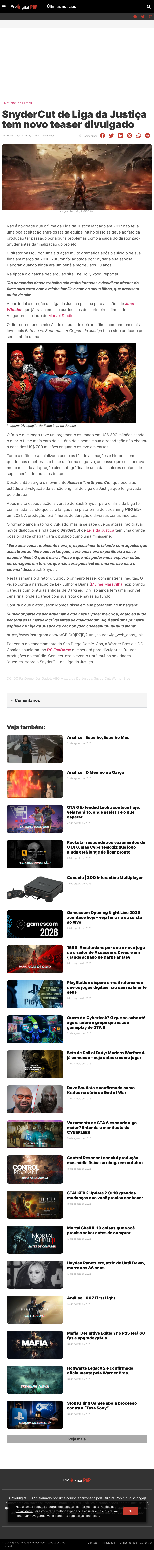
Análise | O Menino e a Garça (96, 772)
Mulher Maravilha (106, 584)
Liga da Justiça (100, 530)
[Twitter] (142, 16)
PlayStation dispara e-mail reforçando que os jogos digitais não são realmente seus (107, 987)
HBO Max (60, 678)
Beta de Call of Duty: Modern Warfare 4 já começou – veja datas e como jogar (106, 1055)
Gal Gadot (43, 678)
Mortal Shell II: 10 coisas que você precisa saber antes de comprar (101, 1230)
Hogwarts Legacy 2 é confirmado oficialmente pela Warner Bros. (100, 1370)
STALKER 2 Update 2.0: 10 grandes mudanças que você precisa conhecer (105, 1195)
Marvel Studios (61, 315)
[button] (148, 6)
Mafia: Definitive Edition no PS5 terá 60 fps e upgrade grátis (106, 1335)
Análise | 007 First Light (91, 1298)
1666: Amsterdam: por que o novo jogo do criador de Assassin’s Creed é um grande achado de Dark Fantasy (106, 952)
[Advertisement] (77, 58)
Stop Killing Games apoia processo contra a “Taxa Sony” (102, 1405)
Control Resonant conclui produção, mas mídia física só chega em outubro (105, 1160)
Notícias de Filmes (18, 103)
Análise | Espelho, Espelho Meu (98, 737)
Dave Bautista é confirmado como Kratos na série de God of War (101, 1090)
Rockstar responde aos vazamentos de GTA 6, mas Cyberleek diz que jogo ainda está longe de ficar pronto (106, 847)
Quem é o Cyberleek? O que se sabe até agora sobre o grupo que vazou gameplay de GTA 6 (106, 1022)
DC (9, 678)
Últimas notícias (61, 6)
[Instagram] (150, 16)
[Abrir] (3, 6)
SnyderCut (102, 678)
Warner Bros (121, 678)
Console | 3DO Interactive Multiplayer (105, 877)
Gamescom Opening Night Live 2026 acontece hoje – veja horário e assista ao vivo (104, 917)
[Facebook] (135, 16)
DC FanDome (23, 678)
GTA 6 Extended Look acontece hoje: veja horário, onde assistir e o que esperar (103, 812)
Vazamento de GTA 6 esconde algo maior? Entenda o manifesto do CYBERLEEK (102, 1127)
